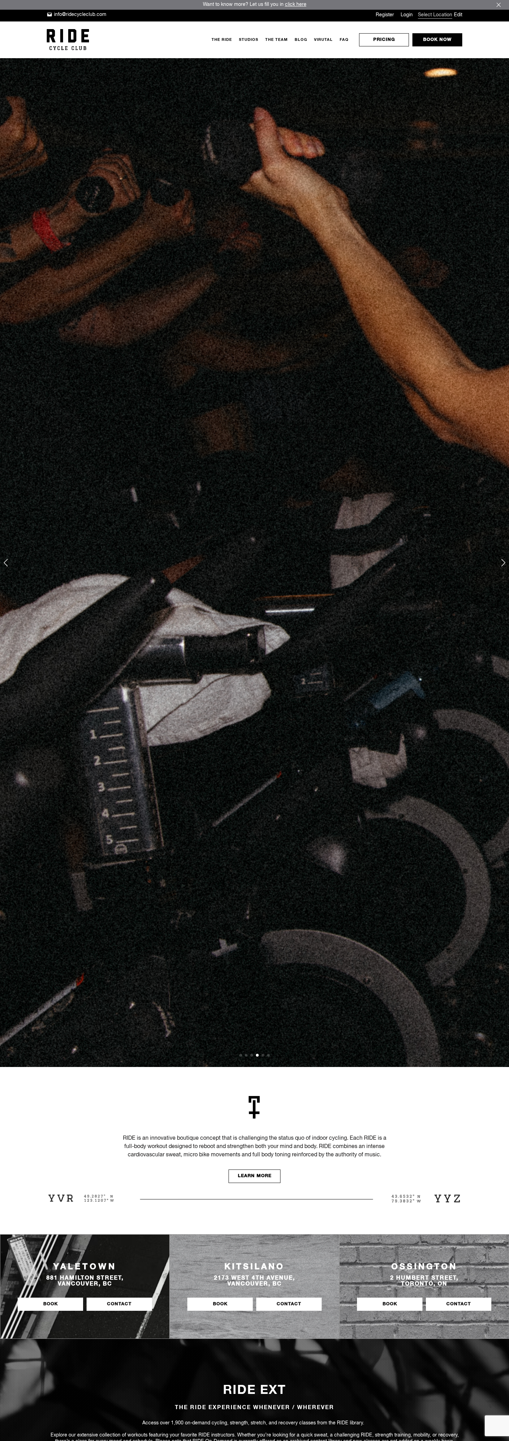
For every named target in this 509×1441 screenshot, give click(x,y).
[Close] (498, 4)
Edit (458, 14)
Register (385, 14)
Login (407, 14)
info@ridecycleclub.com (80, 14)
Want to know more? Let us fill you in (254, 4)
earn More (254, 1176)
